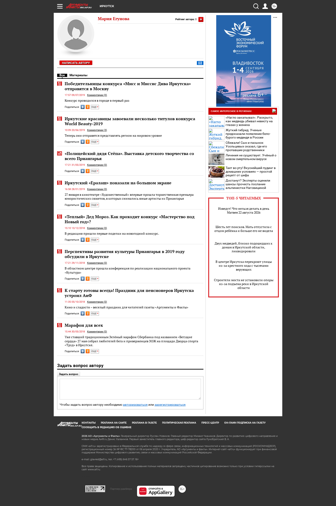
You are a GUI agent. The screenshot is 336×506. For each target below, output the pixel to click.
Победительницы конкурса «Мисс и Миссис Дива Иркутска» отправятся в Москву (128, 86)
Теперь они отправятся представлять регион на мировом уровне (113, 135)
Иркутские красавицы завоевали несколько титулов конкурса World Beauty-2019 (130, 121)
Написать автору (76, 63)
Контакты (89, 422)
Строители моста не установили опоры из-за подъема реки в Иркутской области (243, 284)
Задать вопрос (68, 374)
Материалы (78, 75)
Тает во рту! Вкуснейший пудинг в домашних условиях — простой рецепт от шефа (251, 171)
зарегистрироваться (170, 405)
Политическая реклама (179, 422)
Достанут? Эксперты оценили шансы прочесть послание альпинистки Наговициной (248, 184)
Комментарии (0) (97, 95)
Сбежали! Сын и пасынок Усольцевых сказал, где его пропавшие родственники (246, 146)
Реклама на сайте (114, 422)
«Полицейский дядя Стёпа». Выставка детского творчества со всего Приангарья (129, 156)
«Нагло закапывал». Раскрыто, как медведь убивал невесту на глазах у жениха (249, 121)
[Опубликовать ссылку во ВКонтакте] (83, 107)
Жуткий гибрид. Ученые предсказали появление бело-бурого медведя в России (248, 133)
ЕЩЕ (94, 107)
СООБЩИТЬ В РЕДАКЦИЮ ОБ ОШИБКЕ (106, 427)
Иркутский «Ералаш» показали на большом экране (118, 182)
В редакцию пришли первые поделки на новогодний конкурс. (112, 233)
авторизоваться (135, 405)
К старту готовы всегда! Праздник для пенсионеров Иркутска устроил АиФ (129, 293)
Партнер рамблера (121, 488)
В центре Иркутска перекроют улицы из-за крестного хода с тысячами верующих (244, 265)
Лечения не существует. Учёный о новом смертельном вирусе (251, 157)
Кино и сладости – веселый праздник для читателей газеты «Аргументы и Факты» (126, 307)
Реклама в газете (144, 422)
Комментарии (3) (97, 130)
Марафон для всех (84, 325)
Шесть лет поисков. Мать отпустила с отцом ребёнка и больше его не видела (243, 229)
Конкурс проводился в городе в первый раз (97, 100)
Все (62, 75)
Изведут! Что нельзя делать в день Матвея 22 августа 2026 (243, 210)
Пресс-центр (210, 422)
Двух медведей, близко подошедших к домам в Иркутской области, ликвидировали (243, 247)
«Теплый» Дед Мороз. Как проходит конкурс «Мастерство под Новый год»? (130, 219)
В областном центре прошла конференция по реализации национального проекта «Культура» (127, 270)
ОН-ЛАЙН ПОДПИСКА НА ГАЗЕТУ (245, 422)
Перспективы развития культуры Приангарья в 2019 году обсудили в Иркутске (125, 254)
